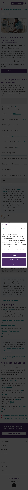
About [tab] (23, 228)
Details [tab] (14, 228)
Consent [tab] (5, 228)
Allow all (14, 255)
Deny (14, 264)
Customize (13, 259)
